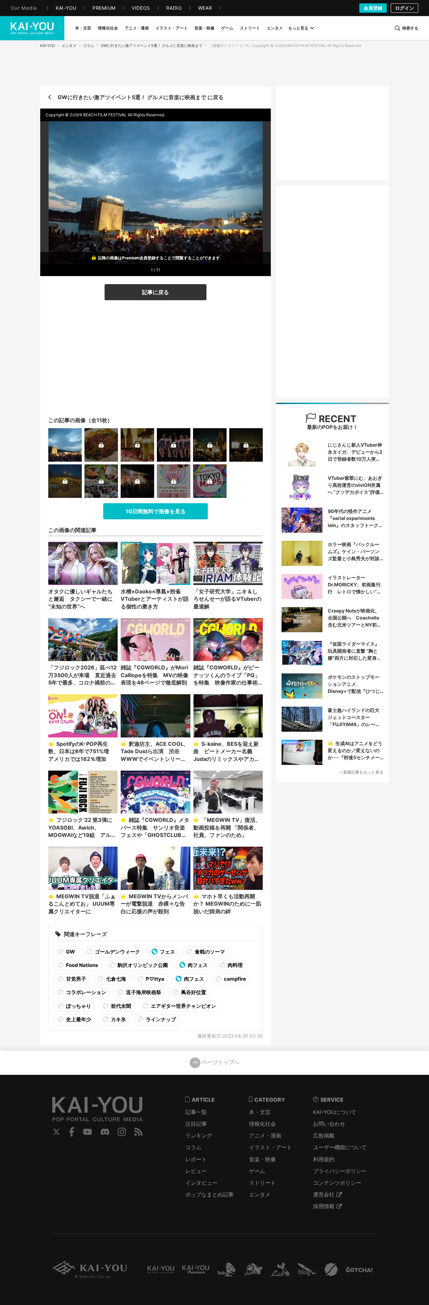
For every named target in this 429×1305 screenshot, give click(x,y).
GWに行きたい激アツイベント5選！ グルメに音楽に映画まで (151, 45)
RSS (138, 1131)
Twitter (56, 1131)
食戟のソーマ (209, 952)
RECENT (336, 419)
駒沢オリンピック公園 (142, 965)
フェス (167, 952)
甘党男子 (75, 979)
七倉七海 (115, 979)
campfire (234, 979)
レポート (196, 1159)
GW (70, 952)
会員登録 (373, 8)
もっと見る (298, 27)
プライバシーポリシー (340, 1171)
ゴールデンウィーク (117, 952)
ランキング (198, 1135)
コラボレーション (85, 992)
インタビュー (201, 1182)
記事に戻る (155, 292)
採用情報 (323, 1206)
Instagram (122, 1131)
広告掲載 (323, 1135)
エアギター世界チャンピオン (183, 1006)
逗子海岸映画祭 (143, 992)
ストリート (262, 1182)
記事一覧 (196, 1112)
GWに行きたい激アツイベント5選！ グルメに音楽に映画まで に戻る (141, 97)
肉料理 (235, 965)
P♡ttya (154, 979)
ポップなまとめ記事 (209, 1194)
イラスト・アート (270, 1147)
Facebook (72, 1131)
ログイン (404, 8)
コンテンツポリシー (337, 1182)
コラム (88, 45)
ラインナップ (160, 1019)
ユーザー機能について (340, 1147)
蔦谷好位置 (193, 992)
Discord (105, 1131)
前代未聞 (120, 1006)
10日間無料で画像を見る (156, 511)
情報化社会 (262, 1123)
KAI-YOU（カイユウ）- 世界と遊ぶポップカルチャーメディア (32, 28)
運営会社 (323, 1194)
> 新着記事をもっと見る (361, 772)
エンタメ (69, 45)
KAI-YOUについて (334, 1112)
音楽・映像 (262, 1159)
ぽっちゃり (78, 1006)
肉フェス (197, 965)
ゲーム (257, 1171)
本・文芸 (259, 1112)
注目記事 (196, 1123)
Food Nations (81, 965)
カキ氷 (118, 1019)
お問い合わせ (329, 1123)
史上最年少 (78, 1019)
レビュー (196, 1171)
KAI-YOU (47, 45)
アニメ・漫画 (265, 1135)
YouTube (87, 1131)
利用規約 (323, 1159)
